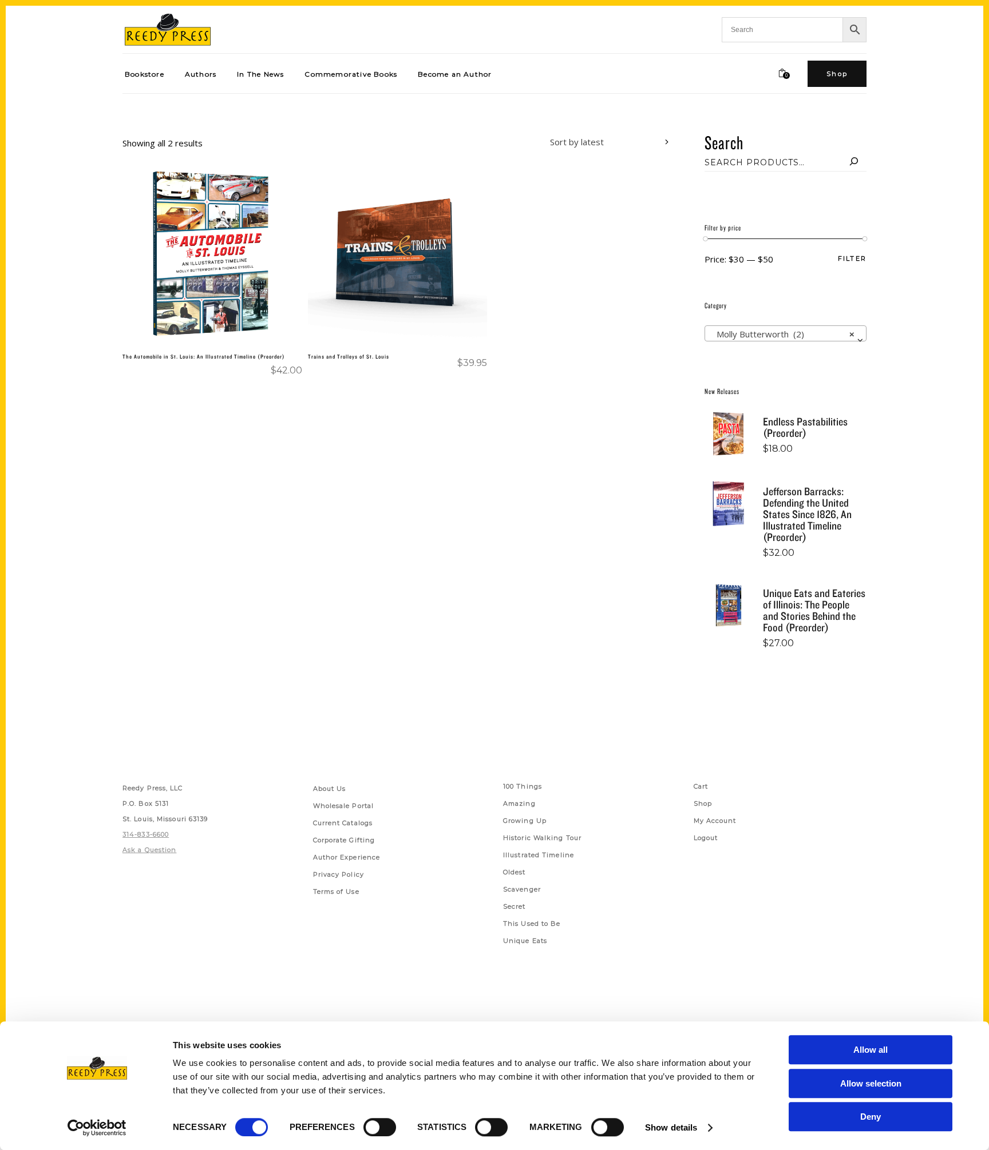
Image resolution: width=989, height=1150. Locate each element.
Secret (514, 906)
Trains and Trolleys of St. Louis (348, 356)
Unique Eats (525, 941)
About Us (329, 789)
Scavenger (522, 889)
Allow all (870, 1050)
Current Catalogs (343, 823)
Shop (703, 803)
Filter (852, 259)
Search (724, 142)
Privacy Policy (338, 874)
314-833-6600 (145, 834)
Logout (706, 838)
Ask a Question (149, 850)
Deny (870, 1116)
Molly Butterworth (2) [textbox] (782, 334)
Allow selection (870, 1083)
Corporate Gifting (344, 840)
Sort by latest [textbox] (577, 142)
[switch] (379, 1127)
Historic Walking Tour (542, 838)
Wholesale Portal (343, 806)
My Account (715, 821)
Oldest (514, 872)
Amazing (519, 803)
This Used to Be (532, 924)
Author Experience (347, 857)
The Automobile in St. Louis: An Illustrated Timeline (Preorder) (203, 356)
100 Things (522, 786)
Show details (671, 1127)
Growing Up (525, 821)
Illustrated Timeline (538, 855)
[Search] (853, 162)
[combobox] (600, 143)
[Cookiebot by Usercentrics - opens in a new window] (97, 1127)
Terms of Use (336, 892)
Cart (701, 786)
